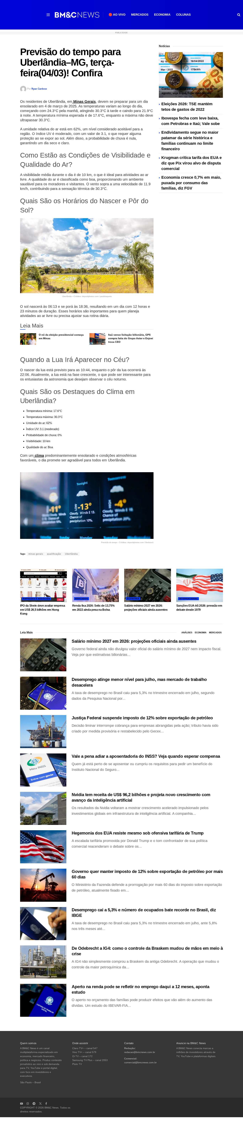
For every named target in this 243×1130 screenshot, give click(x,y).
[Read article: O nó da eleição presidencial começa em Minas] (28, 339)
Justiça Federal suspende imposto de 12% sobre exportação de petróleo (142, 717)
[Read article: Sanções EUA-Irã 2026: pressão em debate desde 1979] (199, 585)
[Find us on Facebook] (46, 1103)
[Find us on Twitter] (40, 1103)
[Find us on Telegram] (34, 1103)
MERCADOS (139, 14)
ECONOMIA (162, 14)
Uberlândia (71, 554)
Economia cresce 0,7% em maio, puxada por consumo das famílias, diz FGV (191, 183)
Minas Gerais (84, 101)
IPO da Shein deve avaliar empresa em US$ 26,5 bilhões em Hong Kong (42, 609)
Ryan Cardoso (39, 88)
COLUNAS (183, 14)
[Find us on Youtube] (21, 1103)
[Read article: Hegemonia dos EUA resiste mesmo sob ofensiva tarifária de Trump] (43, 846)
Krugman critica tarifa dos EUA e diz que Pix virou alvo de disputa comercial (191, 163)
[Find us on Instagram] (28, 1103)
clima (39, 455)
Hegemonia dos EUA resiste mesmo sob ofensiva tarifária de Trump (138, 833)
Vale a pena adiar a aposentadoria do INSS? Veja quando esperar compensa (146, 756)
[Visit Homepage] (77, 15)
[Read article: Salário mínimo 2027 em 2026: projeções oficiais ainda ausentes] (147, 585)
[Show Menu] (48, 15)
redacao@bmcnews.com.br (139, 1052)
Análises (186, 632)
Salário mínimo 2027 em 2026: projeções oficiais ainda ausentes (134, 641)
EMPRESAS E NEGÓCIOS (36, 599)
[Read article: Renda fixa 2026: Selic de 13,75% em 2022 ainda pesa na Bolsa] (95, 585)
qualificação (54, 554)
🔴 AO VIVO (117, 14)
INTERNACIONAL (188, 599)
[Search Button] (238, 14)
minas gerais (35, 554)
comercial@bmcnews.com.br (140, 1062)
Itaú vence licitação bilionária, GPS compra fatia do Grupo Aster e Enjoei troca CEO (130, 338)
